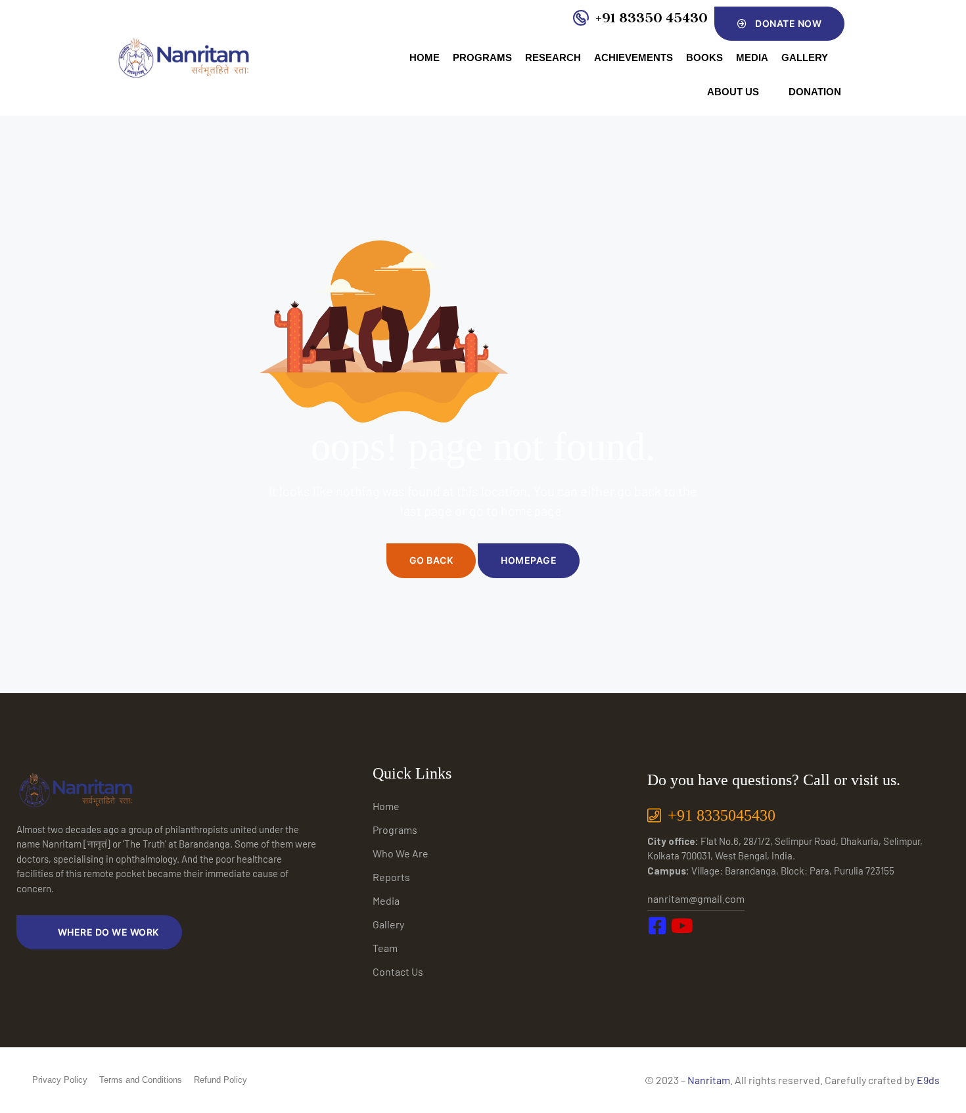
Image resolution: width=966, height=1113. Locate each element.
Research (553, 57)
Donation (815, 91)
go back (431, 560)
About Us (733, 91)
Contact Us (398, 971)
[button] (779, 24)
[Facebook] (660, 953)
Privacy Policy (59, 1080)
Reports (391, 877)
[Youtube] (689, 953)
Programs (482, 57)
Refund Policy (220, 1080)
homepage (529, 560)
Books (704, 57)
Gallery (804, 57)
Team (385, 948)
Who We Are (400, 853)
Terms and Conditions (140, 1080)
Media (752, 57)
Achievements (633, 57)
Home (424, 57)
